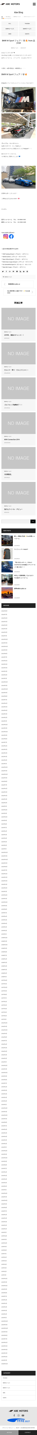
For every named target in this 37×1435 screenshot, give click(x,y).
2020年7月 (4, 870)
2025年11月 (4, 643)
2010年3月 (4, 1310)
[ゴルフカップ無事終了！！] (18, 388)
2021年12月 (4, 810)
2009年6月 (4, 1342)
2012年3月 (4, 1225)
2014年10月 (4, 1115)
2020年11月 (4, 856)
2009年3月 (4, 1353)
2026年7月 (4, 614)
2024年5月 (4, 707)
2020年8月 (4, 866)
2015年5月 (4, 1090)
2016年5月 (4, 1048)
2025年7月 (4, 657)
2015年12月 (4, 1065)
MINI (4, 1393)
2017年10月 (4, 987)
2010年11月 (4, 1282)
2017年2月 (4, 1016)
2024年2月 (4, 717)
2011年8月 (4, 1250)
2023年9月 (4, 735)
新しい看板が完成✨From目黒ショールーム (24, 537)
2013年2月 (4, 1186)
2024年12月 (4, 682)
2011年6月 (4, 1257)
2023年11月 (4, 728)
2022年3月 (4, 799)
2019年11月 (4, 898)
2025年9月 (4, 650)
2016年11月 (4, 1026)
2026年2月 (4, 632)
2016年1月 (4, 1062)
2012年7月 (4, 1211)
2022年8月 (4, 781)
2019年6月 (4, 916)
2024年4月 (4, 710)
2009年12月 (4, 1321)
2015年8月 (4, 1080)
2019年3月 (4, 927)
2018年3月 (4, 969)
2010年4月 (4, 1307)
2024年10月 (4, 689)
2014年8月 (4, 1122)
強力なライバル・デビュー (13, 509)
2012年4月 (4, 1222)
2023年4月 (4, 753)
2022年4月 (4, 795)
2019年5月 (4, 920)
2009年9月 (4, 1332)
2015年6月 (4, 1087)
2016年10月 (4, 1030)
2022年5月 (4, 792)
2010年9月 (4, 1289)
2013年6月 (4, 1172)
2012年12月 (4, 1193)
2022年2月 (4, 803)
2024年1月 (4, 721)
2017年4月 (4, 1009)
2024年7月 (4, 700)
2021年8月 (4, 824)
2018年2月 (4, 973)
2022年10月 (4, 774)
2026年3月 (4, 629)
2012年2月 (4, 1229)
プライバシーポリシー (8, 1427)
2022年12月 (4, 767)
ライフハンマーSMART (21, 549)
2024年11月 (4, 685)
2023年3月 (4, 756)
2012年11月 (4, 1197)
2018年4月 (4, 966)
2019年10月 (4, 902)
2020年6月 (4, 874)
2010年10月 (4, 1286)
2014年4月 (4, 1136)
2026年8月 (4, 611)
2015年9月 (4, 1076)
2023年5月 (4, 749)
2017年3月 (4, 1012)
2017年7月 (4, 998)
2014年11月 (4, 1112)
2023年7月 (4, 742)
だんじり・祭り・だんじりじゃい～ (16, 370)
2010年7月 (4, 1296)
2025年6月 (4, 661)
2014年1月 (4, 1147)
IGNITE (4, 1398)
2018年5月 (4, 962)
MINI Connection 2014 (12, 440)
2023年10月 (4, 732)
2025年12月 (4, 639)
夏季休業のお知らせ (20, 588)
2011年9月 (4, 1246)
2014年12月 (4, 1108)
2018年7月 (4, 955)
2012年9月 (4, 1204)
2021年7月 (4, 827)
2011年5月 (4, 1261)
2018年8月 (4, 952)
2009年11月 (4, 1325)
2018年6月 (4, 959)
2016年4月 (4, 1051)
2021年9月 (4, 820)
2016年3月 (4, 1055)
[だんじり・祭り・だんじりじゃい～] (18, 353)
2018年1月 (4, 977)
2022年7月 (4, 785)
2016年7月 (4, 1040)
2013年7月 (4, 1168)
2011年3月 (4, 1268)
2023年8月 (4, 739)
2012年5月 (4, 1218)
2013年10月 (4, 1158)
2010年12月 (4, 1278)
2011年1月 (3, 1275)
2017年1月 (3, 1019)
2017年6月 (4, 1001)
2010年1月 (4, 1317)
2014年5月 (4, 1133)
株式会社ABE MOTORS (29, 1428)
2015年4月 (4, 1094)
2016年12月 (4, 1023)
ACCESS (9, 1432)
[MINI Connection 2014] (18, 423)
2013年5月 (4, 1175)
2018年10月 (4, 945)
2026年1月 (4, 636)
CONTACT (28, 1432)
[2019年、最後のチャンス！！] (18, 319)
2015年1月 (4, 1104)
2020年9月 (4, 863)
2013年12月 (4, 1151)
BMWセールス (14, 48)
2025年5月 (4, 664)
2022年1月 (4, 806)
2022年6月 (4, 788)
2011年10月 (4, 1243)
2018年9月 (4, 948)
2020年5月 (4, 877)
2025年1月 (4, 678)
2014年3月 (4, 1140)
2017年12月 (4, 980)
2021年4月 (4, 838)
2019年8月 (4, 909)
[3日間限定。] (18, 458)
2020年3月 (4, 884)
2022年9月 (4, 778)
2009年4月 (4, 1349)
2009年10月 (4, 1328)
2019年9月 (4, 906)
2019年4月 (4, 923)
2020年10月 (4, 859)
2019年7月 (4, 913)
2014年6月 (4, 1129)
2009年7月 (4, 1339)
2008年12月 (4, 1364)
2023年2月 (4, 760)
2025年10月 (4, 646)
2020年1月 (4, 891)
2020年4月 (4, 881)
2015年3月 (4, 1097)
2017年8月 (4, 994)
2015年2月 (4, 1101)
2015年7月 (4, 1083)
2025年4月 (4, 668)
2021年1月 (4, 849)
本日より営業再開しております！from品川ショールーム (24, 577)
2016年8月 (4, 1037)
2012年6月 (4, 1214)
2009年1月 (4, 1360)
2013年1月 (4, 1190)
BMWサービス (6, 1388)
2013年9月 (4, 1161)
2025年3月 (4, 671)
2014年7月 (4, 1126)
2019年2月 (4, 930)
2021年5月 (4, 835)
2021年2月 (4, 845)
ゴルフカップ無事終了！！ (13, 405)
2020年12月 (4, 852)
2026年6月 (4, 618)
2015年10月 (4, 1072)
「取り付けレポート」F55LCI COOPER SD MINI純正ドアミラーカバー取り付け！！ (24, 565)
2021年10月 (4, 817)
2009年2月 (4, 1357)
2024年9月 (4, 692)
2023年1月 (4, 764)
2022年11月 (4, 771)
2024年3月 (4, 714)
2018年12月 (4, 938)
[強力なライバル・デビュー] (18, 493)
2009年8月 (4, 1335)
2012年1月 (4, 1232)
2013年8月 (4, 1165)
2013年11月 (4, 1154)
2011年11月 (4, 1239)
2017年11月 (4, 984)
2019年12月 (4, 895)
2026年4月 (4, 625)
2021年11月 (4, 813)
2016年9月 (4, 1033)
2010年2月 (4, 1314)
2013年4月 (4, 1179)
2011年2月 (4, 1271)
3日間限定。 (8, 474)
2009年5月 (4, 1346)
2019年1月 (4, 934)
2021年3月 (4, 842)
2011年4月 (4, 1264)
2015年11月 (4, 1069)
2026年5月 (4, 621)
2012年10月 (4, 1200)
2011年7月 (3, 1254)
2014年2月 (4, 1143)
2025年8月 (4, 653)
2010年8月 (4, 1293)
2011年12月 (4, 1236)
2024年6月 (4, 703)
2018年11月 (4, 941)
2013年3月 (4, 1183)
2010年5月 (4, 1303)
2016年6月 (4, 1044)
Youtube (5, 1378)
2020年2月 (4, 888)
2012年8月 (4, 1207)
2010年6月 (4, 1300)
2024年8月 (4, 696)
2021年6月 (4, 831)
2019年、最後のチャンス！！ (14, 335)
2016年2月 (4, 1058)
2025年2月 (4, 675)
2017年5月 (4, 1005)
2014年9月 (4, 1119)
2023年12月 (4, 724)
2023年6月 (4, 746)
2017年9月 (4, 991)
